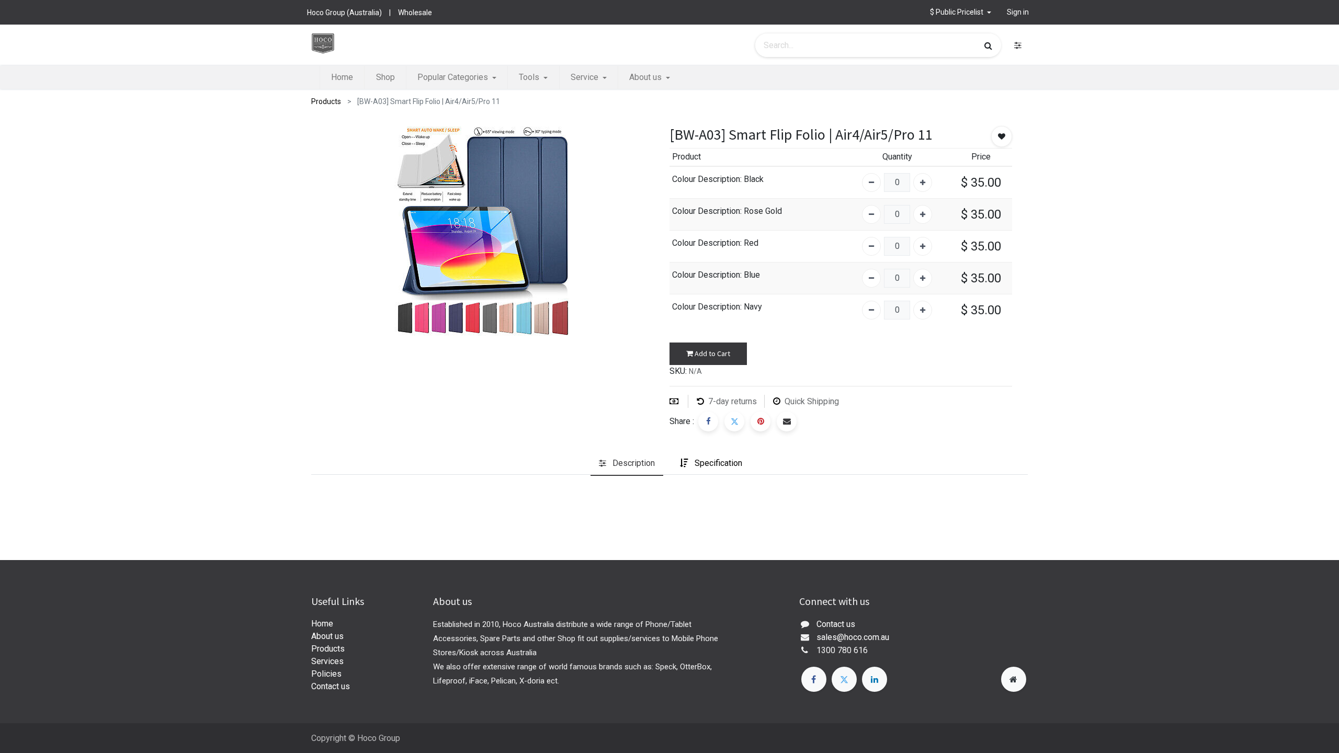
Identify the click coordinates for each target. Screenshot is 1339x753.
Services (327, 661)
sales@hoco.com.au (852, 637)
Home (322, 624)
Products (326, 101)
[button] (960, 12)
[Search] (988, 45)
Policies (326, 674)
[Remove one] (871, 182)
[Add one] (922, 182)
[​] (1018, 45)
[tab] (627, 464)
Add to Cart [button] (711, 353)
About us (327, 636)
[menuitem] (342, 77)
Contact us (330, 686)
